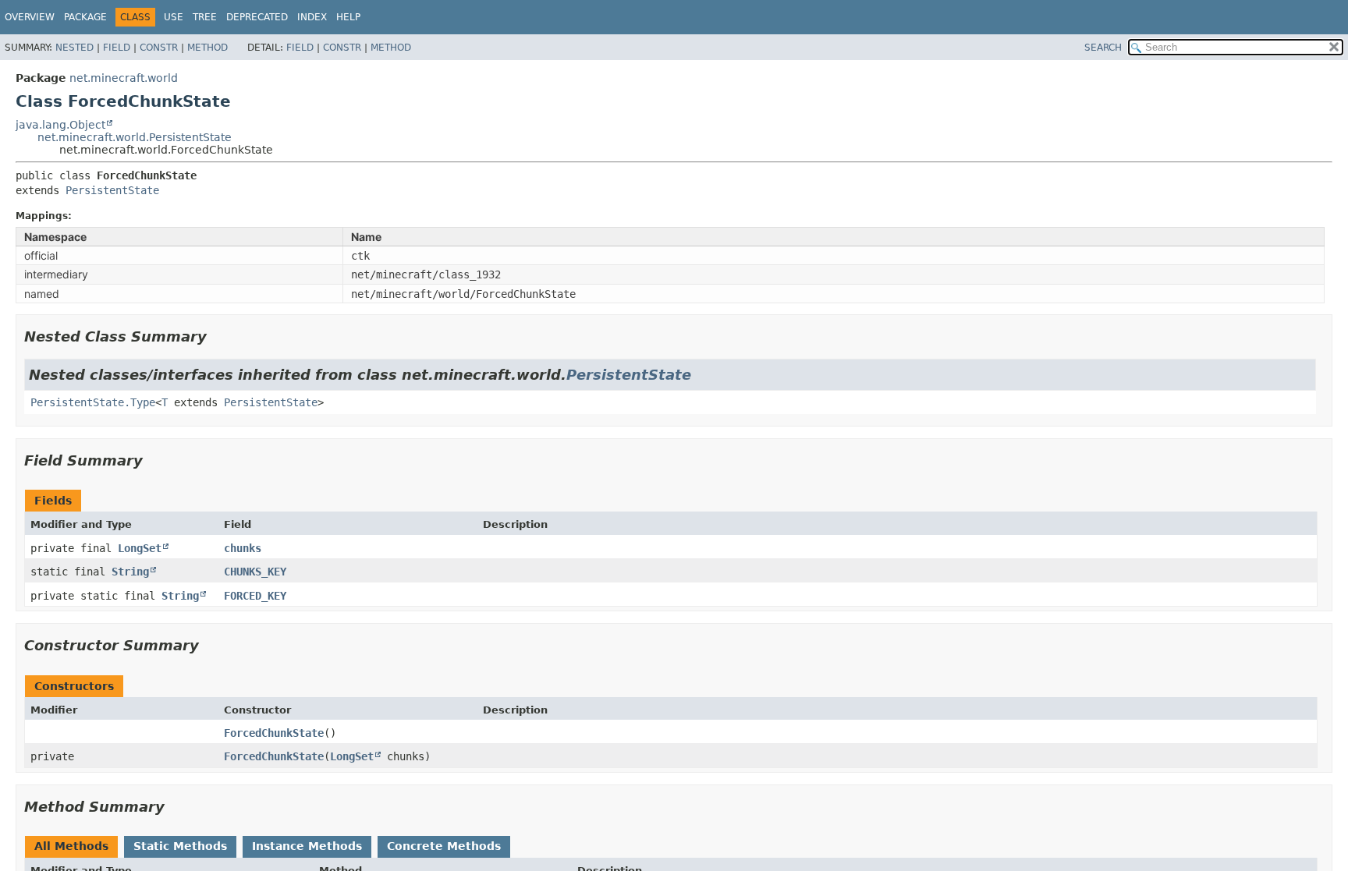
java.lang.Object (60, 125)
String (130, 571)
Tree (205, 17)
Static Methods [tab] (180, 846)
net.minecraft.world (123, 78)
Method (207, 47)
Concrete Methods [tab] (444, 846)
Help (348, 17)
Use (173, 17)
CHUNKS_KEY (255, 571)
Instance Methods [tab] (307, 846)
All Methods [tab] (71, 846)
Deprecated (257, 17)
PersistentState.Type (92, 402)
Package (85, 17)
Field (116, 47)
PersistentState (112, 190)
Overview (30, 17)
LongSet (139, 548)
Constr (159, 47)
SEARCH (1103, 47)
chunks (242, 548)
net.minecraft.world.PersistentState (134, 137)
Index (312, 17)
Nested (74, 47)
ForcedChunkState (274, 733)
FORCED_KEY (255, 596)
